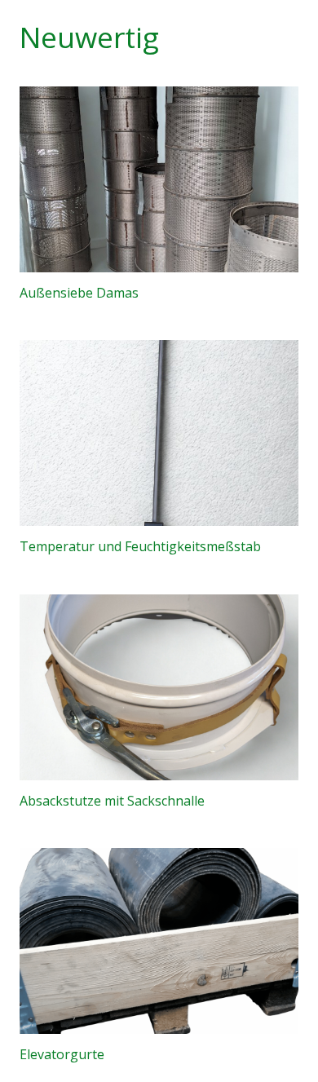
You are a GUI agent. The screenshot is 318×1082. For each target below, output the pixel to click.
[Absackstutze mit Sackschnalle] (159, 687)
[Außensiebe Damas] (159, 179)
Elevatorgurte (62, 1054)
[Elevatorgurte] (159, 941)
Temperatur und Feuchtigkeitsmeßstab (140, 546)
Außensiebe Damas (79, 293)
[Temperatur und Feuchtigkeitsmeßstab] (159, 433)
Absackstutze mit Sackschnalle (112, 801)
